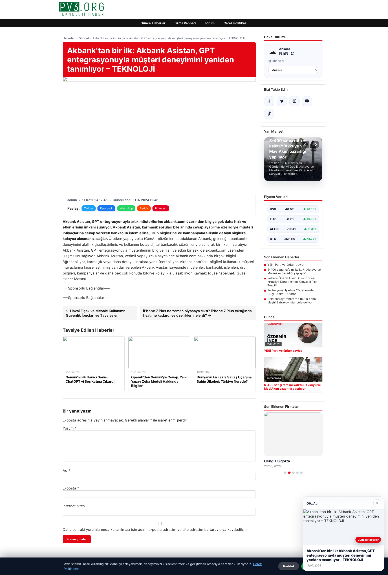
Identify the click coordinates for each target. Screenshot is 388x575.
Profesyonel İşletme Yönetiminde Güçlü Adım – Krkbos (290, 292)
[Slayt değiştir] (285, 473)
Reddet (288, 566)
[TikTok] (269, 114)
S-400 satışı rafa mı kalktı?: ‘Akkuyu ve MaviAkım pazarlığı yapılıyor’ (294, 271)
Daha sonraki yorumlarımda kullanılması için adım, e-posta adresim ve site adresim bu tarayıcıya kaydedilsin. (155, 529)
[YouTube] (307, 101)
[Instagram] (294, 101)
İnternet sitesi (74, 506)
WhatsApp (126, 208)
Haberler (69, 38)
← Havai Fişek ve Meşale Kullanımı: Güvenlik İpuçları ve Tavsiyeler (95, 313)
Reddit (144, 208)
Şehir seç (276, 61)
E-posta (71, 488)
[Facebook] (269, 101)
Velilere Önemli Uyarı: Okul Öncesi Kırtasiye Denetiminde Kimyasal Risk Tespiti (292, 281)
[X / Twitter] (282, 101)
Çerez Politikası (235, 23)
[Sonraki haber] (315, 144)
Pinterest (160, 208)
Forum (210, 23)
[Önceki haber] (305, 144)
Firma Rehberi (185, 23)
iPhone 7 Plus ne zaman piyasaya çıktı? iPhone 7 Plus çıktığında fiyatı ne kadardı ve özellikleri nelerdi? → (197, 313)
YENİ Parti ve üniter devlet (285, 264)
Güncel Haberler (153, 23)
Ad (66, 470)
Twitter (88, 208)
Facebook (106, 208)
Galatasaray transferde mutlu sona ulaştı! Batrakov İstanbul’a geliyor (291, 300)
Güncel (84, 38)
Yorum (70, 428)
